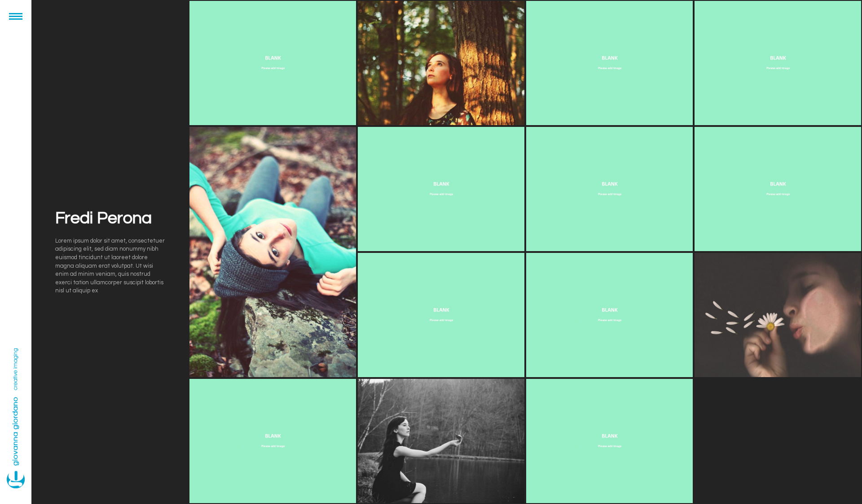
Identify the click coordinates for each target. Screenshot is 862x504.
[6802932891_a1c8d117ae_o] (441, 315)
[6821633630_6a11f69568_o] (609, 63)
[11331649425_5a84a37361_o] (273, 252)
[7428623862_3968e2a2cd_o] (778, 315)
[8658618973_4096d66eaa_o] (441, 441)
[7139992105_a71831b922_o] (778, 189)
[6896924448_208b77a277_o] (609, 189)
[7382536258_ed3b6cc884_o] (609, 315)
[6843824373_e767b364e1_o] (441, 189)
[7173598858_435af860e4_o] (273, 63)
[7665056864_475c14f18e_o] (273, 441)
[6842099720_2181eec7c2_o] (778, 63)
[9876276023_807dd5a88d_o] (441, 63)
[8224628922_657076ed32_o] (609, 441)
